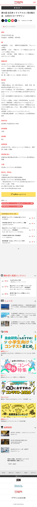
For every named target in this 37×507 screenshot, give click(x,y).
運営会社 (3, 472)
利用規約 (25, 472)
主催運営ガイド (18, 472)
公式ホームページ (19, 194)
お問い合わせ (33, 472)
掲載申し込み (11, 472)
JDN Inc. (22, 504)
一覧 (35, 301)
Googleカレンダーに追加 (27, 20)
